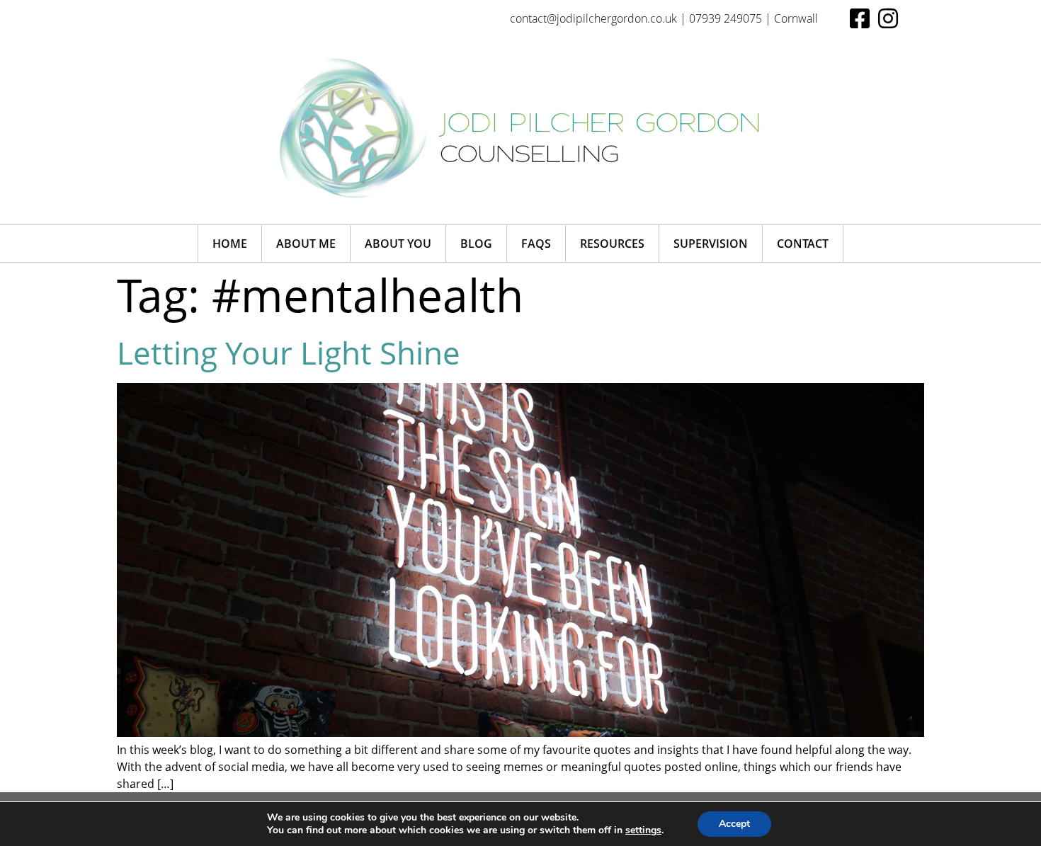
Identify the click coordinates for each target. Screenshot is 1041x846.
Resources (612, 243)
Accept (734, 823)
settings (643, 830)
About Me (306, 243)
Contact (803, 243)
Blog (476, 243)
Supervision (710, 243)
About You (398, 243)
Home (229, 243)
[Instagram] (888, 18)
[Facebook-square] (859, 18)
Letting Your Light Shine (288, 352)
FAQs (536, 243)
